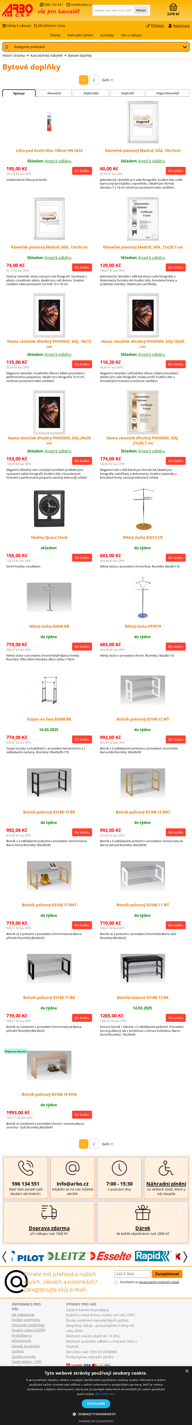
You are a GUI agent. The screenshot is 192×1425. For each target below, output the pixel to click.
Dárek (142, 1228)
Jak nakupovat (23, 1314)
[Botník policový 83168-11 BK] (49, 981)
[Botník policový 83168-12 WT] (143, 703)
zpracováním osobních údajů (159, 1282)
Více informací (105, 1394)
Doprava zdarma (49, 1228)
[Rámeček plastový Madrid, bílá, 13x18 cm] (49, 239)
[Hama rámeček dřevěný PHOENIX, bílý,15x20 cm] (143, 336)
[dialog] (96, 1395)
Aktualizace (84, 1361)
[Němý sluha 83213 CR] (143, 529)
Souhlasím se (149, 1282)
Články (55, 35)
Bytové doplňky (80, 55)
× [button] (186, 1371)
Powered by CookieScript (96, 1421)
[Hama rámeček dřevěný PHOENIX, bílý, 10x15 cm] (49, 336)
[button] (96, 1414)
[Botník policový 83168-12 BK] (49, 796)
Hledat (141, 10)
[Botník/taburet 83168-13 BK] (143, 981)
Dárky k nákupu (19, 25)
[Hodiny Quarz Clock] (49, 529)
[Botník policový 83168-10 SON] (49, 1078)
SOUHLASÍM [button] (96, 1404)
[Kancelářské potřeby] (27, 12)
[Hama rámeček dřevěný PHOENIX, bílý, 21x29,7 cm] (143, 433)
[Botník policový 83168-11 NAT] (49, 889)
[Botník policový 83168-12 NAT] (143, 796)
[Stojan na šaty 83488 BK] (49, 703)
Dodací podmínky (26, 1319)
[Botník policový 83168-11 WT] (143, 889)
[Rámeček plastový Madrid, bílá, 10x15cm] (143, 143)
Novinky (70, 1361)
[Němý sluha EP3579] (143, 618)
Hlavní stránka (13, 55)
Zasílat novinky (24, 1356)
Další (106, 80)
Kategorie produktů (29, 47)
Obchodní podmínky (28, 1325)
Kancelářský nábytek (46, 55)
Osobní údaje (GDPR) (28, 1330)
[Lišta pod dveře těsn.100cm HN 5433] (49, 136)
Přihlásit (157, 25)
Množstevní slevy (51, 25)
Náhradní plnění (166, 1183)
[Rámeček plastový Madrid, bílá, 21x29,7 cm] (142, 239)
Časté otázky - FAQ (27, 1361)
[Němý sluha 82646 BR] (49, 610)
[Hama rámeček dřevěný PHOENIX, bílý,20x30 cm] (49, 433)
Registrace (181, 25)
